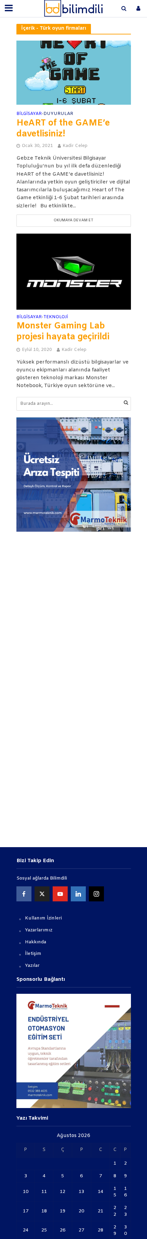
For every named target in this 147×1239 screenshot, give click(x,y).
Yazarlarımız (38, 930)
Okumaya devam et (73, 220)
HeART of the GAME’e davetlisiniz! (63, 129)
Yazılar (32, 966)
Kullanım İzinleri (43, 918)
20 (81, 1211)
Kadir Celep (75, 146)
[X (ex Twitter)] (42, 893)
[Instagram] (96, 893)
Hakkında (35, 942)
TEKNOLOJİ (55, 317)
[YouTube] (60, 893)
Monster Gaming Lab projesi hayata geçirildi (62, 332)
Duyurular (58, 114)
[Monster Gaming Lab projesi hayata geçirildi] (73, 271)
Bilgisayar (29, 114)
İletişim (33, 954)
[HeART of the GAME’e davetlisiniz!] (73, 72)
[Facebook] (23, 893)
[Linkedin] (78, 893)
